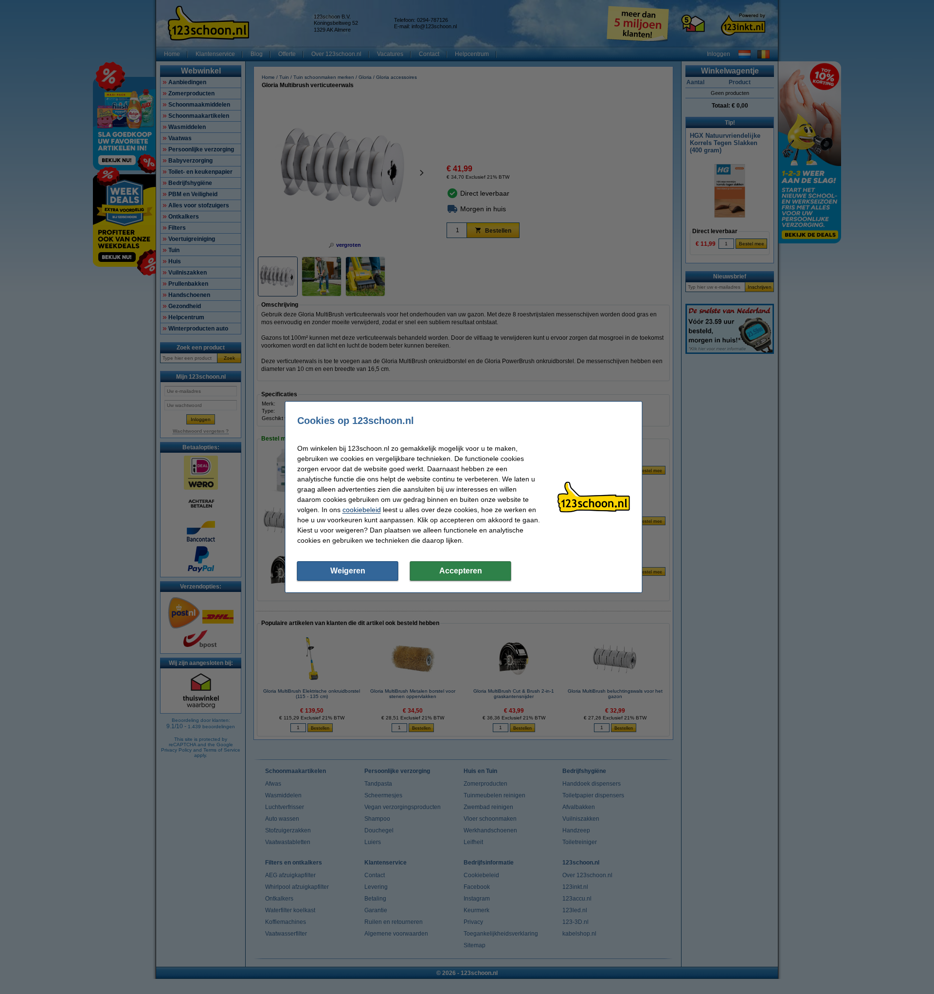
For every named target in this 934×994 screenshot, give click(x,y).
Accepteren (460, 571)
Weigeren (347, 571)
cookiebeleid (361, 510)
